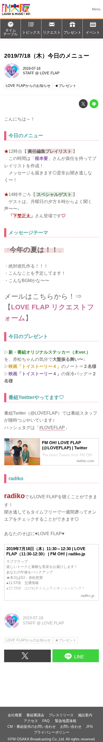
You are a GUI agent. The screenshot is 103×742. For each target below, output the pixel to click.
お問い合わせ (71, 727)
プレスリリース (61, 715)
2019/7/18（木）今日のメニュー (46, 55)
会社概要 (15, 715)
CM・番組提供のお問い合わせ (31, 727)
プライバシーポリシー (51, 732)
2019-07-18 (31, 68)
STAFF (28, 73)
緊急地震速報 (65, 721)
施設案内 (85, 715)
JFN (89, 727)
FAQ (46, 721)
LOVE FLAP (50, 73)
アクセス (31, 721)
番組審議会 (35, 715)
